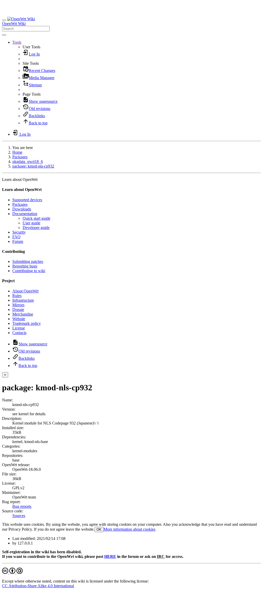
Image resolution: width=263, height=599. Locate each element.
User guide (31, 223)
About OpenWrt (25, 291)
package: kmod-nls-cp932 (33, 166)
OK (99, 529)
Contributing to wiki (28, 271)
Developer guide (36, 227)
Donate (18, 309)
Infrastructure (23, 300)
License (18, 328)
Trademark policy (26, 323)
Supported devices (27, 200)
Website (18, 319)
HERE (110, 556)
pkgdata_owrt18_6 (27, 161)
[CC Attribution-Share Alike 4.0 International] (12, 572)
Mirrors (18, 305)
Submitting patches (27, 261)
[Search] (4, 35)
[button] (16, 42)
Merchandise (22, 314)
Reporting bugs (24, 266)
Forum (17, 241)
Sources (18, 515)
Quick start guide (36, 218)
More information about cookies (129, 529)
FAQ (16, 237)
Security (19, 232)
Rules (17, 295)
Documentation (24, 213)
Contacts (19, 332)
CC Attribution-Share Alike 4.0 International (38, 586)
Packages (19, 157)
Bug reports (21, 506)
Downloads (21, 209)
